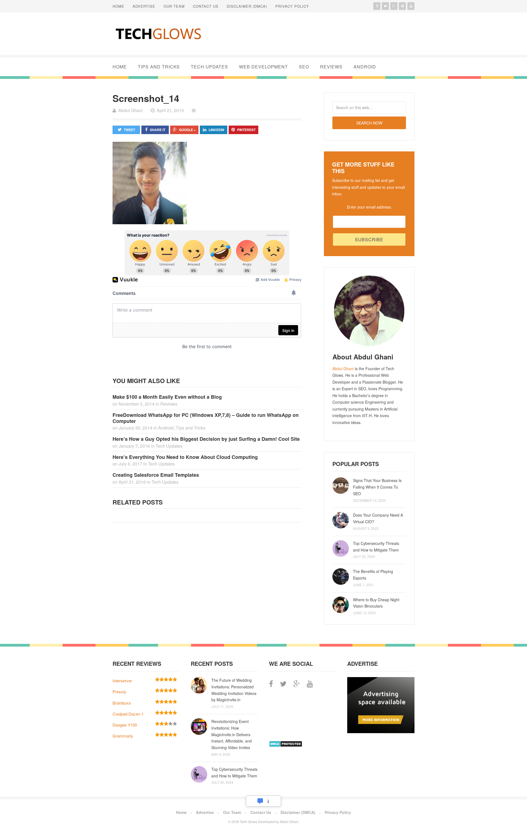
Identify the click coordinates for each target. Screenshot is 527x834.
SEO (304, 66)
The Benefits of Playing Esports (373, 575)
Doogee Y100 (125, 725)
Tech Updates (209, 66)
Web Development (263, 66)
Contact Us (205, 6)
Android (365, 66)
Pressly (119, 691)
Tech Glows (248, 821)
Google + (187, 129)
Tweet (129, 129)
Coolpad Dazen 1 (128, 714)
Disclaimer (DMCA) (247, 6)
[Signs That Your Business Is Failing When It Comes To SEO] (340, 485)
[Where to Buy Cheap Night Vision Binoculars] (340, 605)
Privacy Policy (292, 6)
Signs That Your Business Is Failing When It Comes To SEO (377, 487)
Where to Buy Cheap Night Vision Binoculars (376, 603)
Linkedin (216, 129)
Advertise (144, 6)
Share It (157, 129)
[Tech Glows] (158, 33)
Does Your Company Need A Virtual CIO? (378, 518)
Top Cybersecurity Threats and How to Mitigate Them (376, 547)
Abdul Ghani (343, 368)
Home (118, 6)
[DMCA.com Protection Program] (285, 745)
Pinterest (246, 129)
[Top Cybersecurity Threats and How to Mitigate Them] (340, 548)
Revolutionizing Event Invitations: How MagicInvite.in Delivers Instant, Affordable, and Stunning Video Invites (231, 734)
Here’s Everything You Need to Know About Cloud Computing (185, 457)
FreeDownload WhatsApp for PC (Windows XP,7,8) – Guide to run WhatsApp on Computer (206, 418)
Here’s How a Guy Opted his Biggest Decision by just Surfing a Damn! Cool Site (206, 438)
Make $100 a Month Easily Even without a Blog (167, 396)
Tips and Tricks (159, 66)
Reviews (331, 66)
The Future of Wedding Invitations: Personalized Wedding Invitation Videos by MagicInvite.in (233, 689)
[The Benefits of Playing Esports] (340, 576)
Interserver (122, 680)
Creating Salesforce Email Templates (156, 474)
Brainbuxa (122, 703)
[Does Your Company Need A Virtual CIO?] (340, 520)
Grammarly (123, 736)
